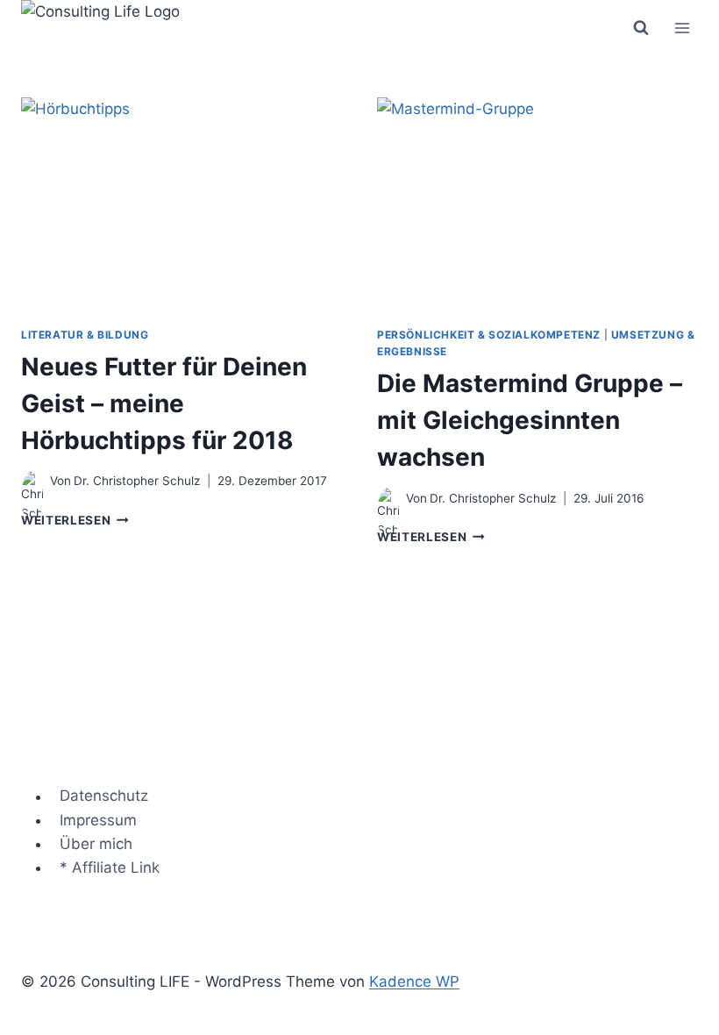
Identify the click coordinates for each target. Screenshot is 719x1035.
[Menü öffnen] (682, 27)
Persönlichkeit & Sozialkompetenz (489, 334)
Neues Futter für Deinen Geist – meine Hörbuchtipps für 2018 (164, 403)
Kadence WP (414, 981)
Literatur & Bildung (84, 334)
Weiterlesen (75, 520)
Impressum (98, 820)
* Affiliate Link (110, 867)
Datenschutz (104, 796)
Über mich (96, 844)
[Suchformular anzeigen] (641, 28)
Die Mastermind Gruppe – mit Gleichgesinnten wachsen (529, 420)
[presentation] (181, 204)
